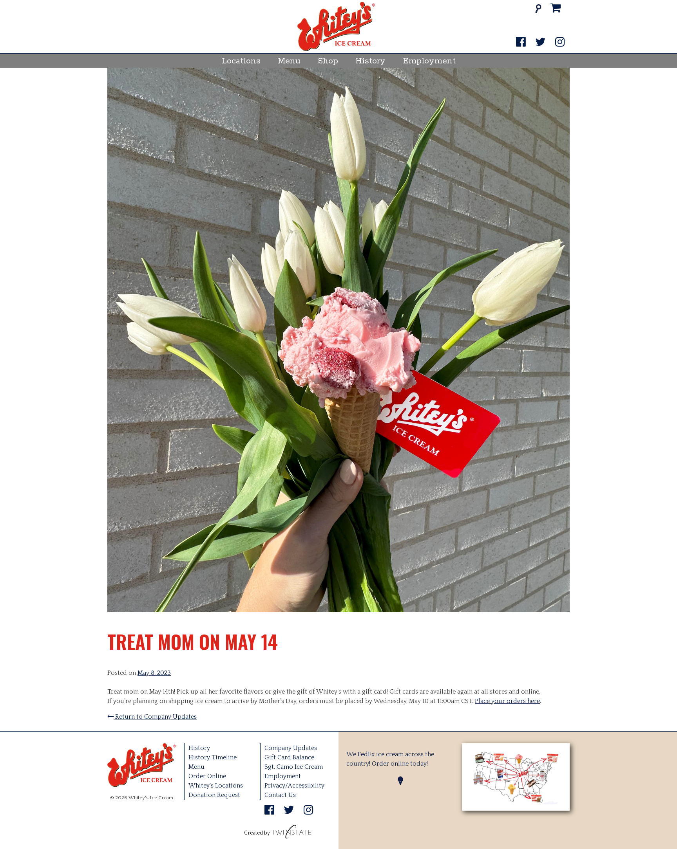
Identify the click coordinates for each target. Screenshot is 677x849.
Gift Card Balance (289, 757)
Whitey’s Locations (215, 785)
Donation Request (214, 795)
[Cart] (555, 8)
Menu (289, 61)
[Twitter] (540, 42)
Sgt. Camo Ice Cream (293, 766)
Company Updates (290, 748)
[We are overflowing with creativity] (291, 833)
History (370, 61)
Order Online (207, 776)
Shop (328, 61)
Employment (429, 61)
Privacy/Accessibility (294, 785)
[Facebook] (521, 42)
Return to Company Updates (155, 716)
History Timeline (212, 757)
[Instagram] (560, 42)
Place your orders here (507, 701)
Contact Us (280, 795)
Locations (241, 61)
